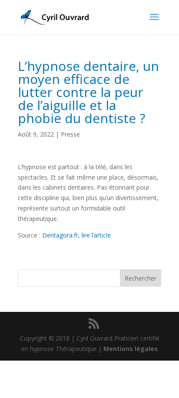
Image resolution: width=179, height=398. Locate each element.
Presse (70, 134)
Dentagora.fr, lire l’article (76, 235)
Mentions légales (130, 348)
